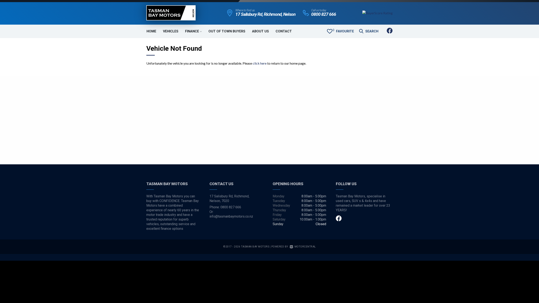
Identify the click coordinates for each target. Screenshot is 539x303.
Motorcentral (305, 246)
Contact (284, 31)
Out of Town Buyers (226, 31)
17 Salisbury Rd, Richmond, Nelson (265, 14)
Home (151, 31)
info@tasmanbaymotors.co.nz (231, 216)
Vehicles (170, 31)
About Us (260, 31)
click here (260, 63)
